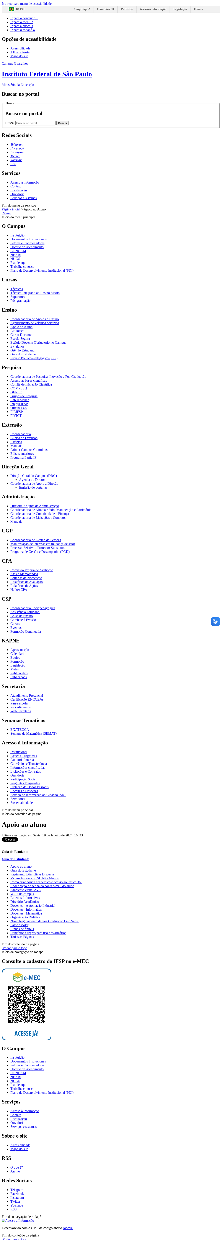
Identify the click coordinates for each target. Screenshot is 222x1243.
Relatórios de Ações (24, 586)
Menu (6, 213)
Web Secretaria (20, 711)
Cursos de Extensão (24, 438)
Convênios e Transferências (29, 763)
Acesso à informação (153, 9)
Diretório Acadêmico (24, 901)
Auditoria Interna (22, 760)
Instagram (17, 1197)
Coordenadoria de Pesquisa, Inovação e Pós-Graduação (48, 376)
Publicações (18, 677)
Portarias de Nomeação (26, 578)
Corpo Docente (20, 335)
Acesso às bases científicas (28, 380)
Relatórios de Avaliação (26, 582)
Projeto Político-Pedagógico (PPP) (33, 358)
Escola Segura (20, 338)
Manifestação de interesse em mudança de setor (42, 544)
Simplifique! (82, 9)
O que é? (16, 1167)
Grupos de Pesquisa (24, 396)
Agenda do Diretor (32, 479)
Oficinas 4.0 (18, 408)
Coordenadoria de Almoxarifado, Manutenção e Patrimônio (50, 510)
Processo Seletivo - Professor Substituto (37, 548)
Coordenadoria (20, 434)
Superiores (17, 297)
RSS (13, 1209)
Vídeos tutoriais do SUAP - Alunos (34, 878)
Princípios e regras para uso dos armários (38, 933)
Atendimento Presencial (26, 695)
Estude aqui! (19, 262)
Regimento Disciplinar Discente (32, 874)
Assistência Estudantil (25, 612)
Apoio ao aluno (21, 866)
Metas (14, 669)
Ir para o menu (21, 22)
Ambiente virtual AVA (25, 890)
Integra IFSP (19, 404)
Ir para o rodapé (22, 30)
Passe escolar (19, 703)
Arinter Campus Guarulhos (28, 450)
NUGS (15, 259)
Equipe (15, 657)
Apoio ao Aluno (21, 327)
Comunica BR (105, 9)
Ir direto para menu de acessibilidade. (27, 3)
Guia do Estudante (23, 354)
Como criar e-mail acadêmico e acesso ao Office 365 (46, 882)
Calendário (17, 653)
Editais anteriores (22, 453)
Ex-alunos (17, 346)
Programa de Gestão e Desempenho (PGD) (40, 551)
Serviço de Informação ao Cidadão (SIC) (38, 795)
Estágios (16, 442)
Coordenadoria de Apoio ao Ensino (34, 319)
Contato (15, 186)
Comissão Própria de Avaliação (31, 570)
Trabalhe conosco (22, 266)
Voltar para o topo (14, 948)
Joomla (68, 1228)
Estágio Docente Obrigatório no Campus (38, 342)
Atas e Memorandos (24, 574)
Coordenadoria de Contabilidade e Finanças (40, 514)
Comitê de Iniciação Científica (31, 384)
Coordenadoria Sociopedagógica (32, 608)
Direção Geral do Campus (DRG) (33, 476)
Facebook (17, 1193)
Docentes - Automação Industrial (32, 905)
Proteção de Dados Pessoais (29, 787)
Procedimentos (20, 707)
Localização (18, 190)
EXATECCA (19, 729)
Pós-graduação (20, 300)
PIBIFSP (16, 412)
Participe (127, 9)
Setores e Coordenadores (27, 243)
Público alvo (19, 673)
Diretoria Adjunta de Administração (34, 506)
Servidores (17, 799)
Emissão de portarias (33, 487)
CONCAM (18, 251)
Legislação (180, 9)
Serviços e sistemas (23, 198)
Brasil (20, 9)
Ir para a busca (21, 26)
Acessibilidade (20, 48)
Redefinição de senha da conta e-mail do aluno (42, 886)
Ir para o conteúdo (24, 18)
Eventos (15, 627)
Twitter (15, 1201)
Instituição (17, 235)
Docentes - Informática (26, 909)
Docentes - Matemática (26, 913)
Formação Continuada (25, 631)
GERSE (16, 392)
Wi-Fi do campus (22, 894)
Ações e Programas (23, 756)
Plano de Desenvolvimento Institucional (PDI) (41, 270)
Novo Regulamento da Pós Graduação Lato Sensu (44, 921)
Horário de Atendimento (27, 247)
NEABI (15, 255)
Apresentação (19, 650)
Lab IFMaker (19, 400)
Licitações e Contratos (25, 771)
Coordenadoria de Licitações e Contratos (38, 517)
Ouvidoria (17, 194)
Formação (17, 661)
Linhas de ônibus (22, 929)
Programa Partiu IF (23, 457)
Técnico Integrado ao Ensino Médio (35, 293)
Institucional (18, 752)
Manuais (16, 446)
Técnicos (16, 289)
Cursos (15, 624)
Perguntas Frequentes (25, 783)
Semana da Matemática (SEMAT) (33, 733)
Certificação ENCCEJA (26, 699)
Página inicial (11, 209)
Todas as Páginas (22, 937)
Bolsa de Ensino (21, 616)
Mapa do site (19, 56)
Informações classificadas (27, 767)
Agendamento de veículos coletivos (34, 323)
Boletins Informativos (25, 898)
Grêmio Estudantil (22, 350)
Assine (15, 1171)
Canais (198, 9)
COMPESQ (18, 388)
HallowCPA (18, 589)
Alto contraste (19, 52)
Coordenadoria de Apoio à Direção (34, 483)
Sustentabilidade (21, 803)
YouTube (16, 1205)
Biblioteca (17, 331)
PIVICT (16, 415)
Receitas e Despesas (24, 791)
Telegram (16, 1190)
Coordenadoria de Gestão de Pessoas (35, 540)
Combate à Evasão (23, 620)
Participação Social (23, 779)
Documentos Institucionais (28, 239)
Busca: (10, 123)
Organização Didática (25, 917)
